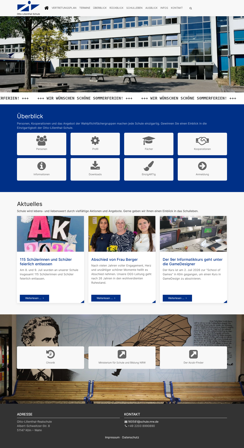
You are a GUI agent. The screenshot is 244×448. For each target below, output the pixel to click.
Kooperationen (202, 148)
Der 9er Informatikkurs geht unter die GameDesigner (193, 261)
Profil (95, 148)
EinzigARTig (149, 174)
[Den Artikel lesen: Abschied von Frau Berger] (121, 233)
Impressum (112, 437)
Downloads (95, 174)
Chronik (50, 362)
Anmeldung (202, 174)
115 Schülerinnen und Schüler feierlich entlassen (46, 261)
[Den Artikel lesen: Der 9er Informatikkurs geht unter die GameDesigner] (193, 233)
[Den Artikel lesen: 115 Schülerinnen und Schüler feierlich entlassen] (50, 233)
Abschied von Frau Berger (114, 259)
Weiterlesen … (33, 298)
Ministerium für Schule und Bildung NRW (122, 362)
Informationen (42, 174)
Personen (41, 148)
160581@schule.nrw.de (143, 421)
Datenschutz (130, 437)
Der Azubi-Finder (193, 362)
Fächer (149, 148)
